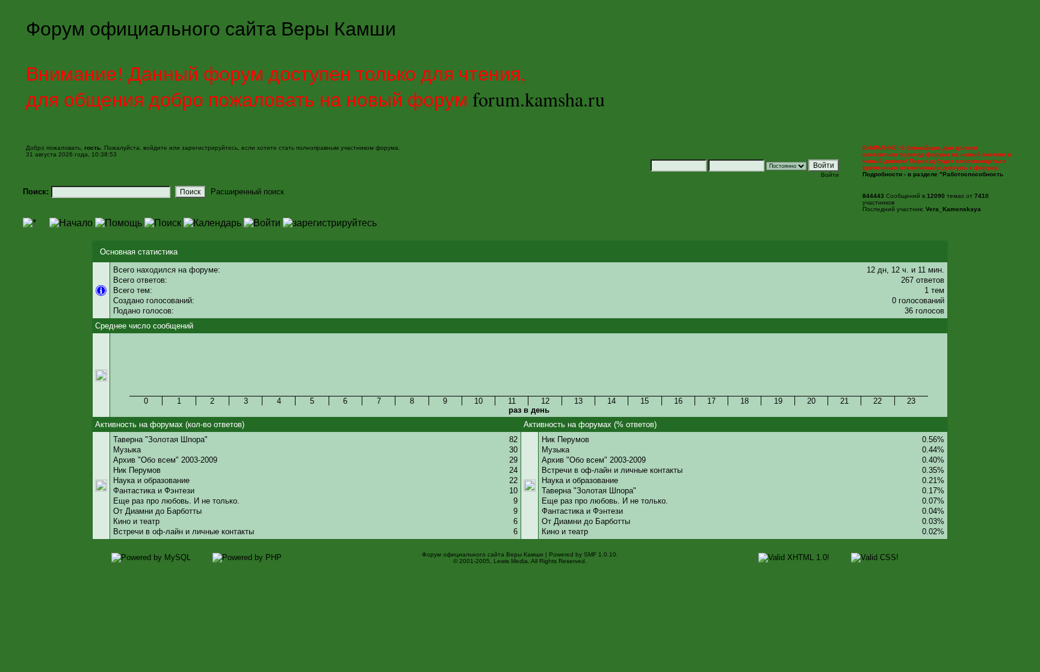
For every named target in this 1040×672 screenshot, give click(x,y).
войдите (155, 147)
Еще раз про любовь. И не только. (176, 500)
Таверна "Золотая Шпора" (160, 439)
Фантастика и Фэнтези (153, 490)
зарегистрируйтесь (210, 147)
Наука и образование (151, 480)
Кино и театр (136, 521)
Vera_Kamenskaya (953, 209)
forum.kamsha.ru (538, 99)
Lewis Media (511, 561)
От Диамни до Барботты (157, 511)
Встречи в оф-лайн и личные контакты (183, 531)
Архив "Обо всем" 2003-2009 (165, 459)
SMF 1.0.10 (600, 554)
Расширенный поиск (247, 191)
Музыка (127, 449)
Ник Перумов (137, 470)
